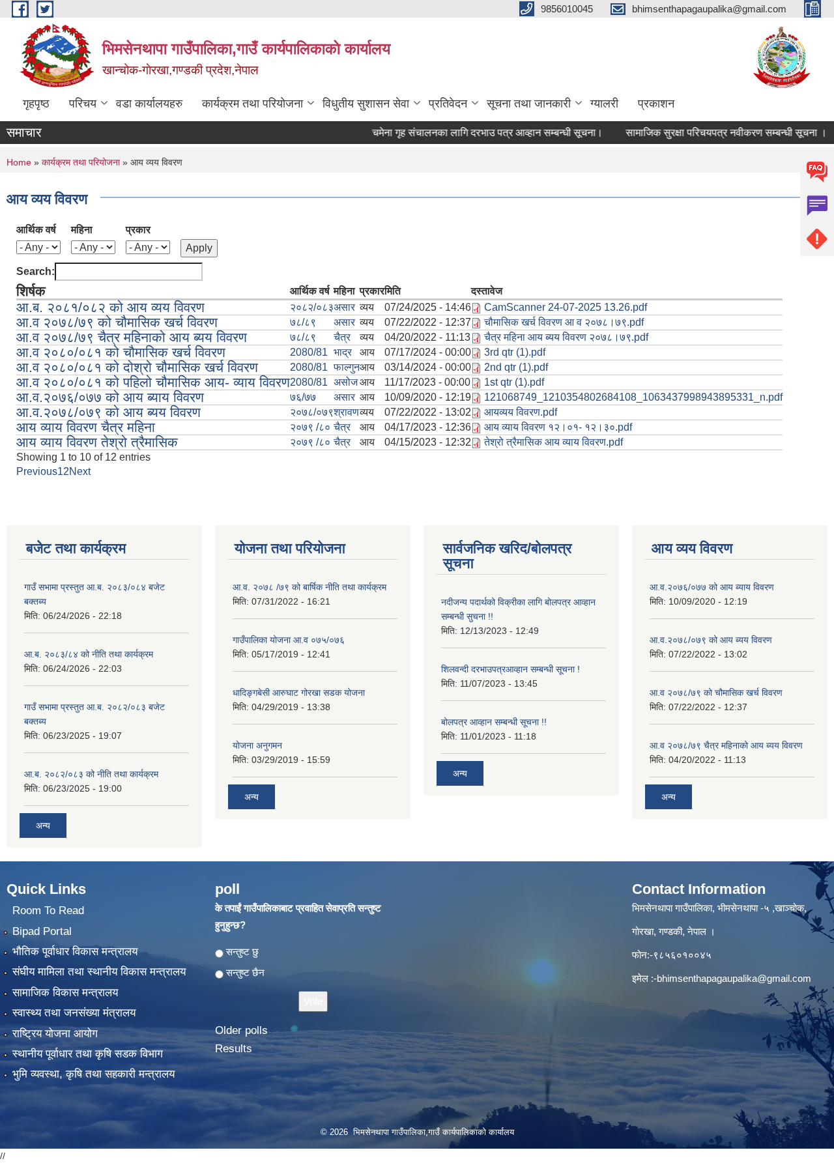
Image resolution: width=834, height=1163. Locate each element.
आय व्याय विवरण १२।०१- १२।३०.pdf (558, 427)
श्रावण (346, 412)
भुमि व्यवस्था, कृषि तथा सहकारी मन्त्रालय (93, 1074)
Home (19, 162)
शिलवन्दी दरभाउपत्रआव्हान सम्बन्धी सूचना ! (510, 669)
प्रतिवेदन (448, 103)
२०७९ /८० (310, 427)
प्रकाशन (656, 103)
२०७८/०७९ (312, 412)
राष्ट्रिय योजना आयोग (55, 1033)
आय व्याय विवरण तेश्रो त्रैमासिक (97, 442)
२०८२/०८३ (312, 307)
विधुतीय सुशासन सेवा (366, 103)
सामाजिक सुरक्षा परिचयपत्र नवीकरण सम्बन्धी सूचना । (705, 132)
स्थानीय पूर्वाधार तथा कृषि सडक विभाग (87, 1054)
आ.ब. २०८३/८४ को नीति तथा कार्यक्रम (88, 654)
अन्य (43, 825)
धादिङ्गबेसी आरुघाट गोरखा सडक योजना (299, 692)
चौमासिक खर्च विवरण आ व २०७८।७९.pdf (564, 322)
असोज (346, 382)
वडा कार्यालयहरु (149, 103)
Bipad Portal (42, 931)
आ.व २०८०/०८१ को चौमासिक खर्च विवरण (120, 352)
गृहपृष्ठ (36, 103)
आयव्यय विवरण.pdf (520, 412)
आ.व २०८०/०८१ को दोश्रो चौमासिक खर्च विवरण (137, 367)
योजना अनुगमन (257, 745)
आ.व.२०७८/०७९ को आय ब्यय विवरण (108, 412)
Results (233, 1048)
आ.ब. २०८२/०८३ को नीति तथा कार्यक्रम (91, 774)
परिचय (82, 103)
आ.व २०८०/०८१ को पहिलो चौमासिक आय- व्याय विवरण (153, 382)
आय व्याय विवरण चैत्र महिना (85, 427)
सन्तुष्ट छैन (245, 972)
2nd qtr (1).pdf (516, 367)
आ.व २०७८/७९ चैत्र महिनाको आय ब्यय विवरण (131, 337)
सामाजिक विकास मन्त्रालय (65, 992)
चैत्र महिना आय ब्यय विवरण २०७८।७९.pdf (566, 337)
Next (80, 471)
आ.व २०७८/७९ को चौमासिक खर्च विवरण (117, 322)
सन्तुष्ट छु (242, 951)
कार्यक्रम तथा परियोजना (252, 103)
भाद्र (343, 352)
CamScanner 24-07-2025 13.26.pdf (565, 307)
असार (344, 307)
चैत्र (342, 337)
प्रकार (138, 229)
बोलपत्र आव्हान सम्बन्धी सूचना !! (494, 722)
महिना (82, 229)
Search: (35, 271)
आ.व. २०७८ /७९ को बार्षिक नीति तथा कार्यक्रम (309, 587)
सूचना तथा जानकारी (529, 103)
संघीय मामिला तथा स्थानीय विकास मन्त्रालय (99, 972)
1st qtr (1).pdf (514, 382)
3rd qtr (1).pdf (514, 352)
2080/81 (309, 352)
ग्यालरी (604, 103)
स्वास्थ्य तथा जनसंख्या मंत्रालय (74, 1013)
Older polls (241, 1030)
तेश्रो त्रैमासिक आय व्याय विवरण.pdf (553, 442)
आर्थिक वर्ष (36, 229)
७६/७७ (303, 397)
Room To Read (48, 910)
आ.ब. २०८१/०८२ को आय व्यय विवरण (110, 307)
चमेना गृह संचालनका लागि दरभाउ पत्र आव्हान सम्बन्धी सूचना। (466, 132)
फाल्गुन (347, 367)
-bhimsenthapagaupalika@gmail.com (732, 978)
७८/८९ (303, 322)
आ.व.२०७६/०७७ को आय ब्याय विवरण (110, 397)
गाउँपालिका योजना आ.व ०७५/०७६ (289, 640)
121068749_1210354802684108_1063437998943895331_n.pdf (633, 397)
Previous (36, 471)
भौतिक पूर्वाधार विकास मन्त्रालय (74, 951)
